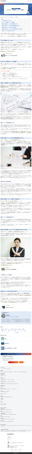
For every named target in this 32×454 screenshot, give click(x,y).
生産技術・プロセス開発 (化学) (7, 381)
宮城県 (6, 409)
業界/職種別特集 (9, 437)
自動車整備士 (2, 386)
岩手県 (4, 409)
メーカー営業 (2, 399)
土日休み (22, 430)
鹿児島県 (11, 421)
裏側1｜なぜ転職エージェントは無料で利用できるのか (10, 23)
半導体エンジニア (2, 379)
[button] (16, 19)
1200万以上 (26, 425)
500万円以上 (7, 425)
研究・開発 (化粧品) (5, 383)
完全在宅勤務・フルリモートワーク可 (4, 430)
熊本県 (6, 421)
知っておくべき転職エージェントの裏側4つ (8, 22)
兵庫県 (6, 416)
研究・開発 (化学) (2, 381)
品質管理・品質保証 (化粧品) (15, 383)
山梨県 (7, 414)
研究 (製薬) (5, 391)
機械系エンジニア (9, 379)
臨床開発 (2, 391)
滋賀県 (1, 416)
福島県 (10, 409)
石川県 (4, 414)
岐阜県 (10, 414)
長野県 (9, 414)
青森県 (2, 409)
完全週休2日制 (20, 430)
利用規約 (20, 449)
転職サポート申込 (6, 368)
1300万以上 (28, 425)
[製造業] (2, 377)
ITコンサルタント (5, 375)
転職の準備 (9, 2)
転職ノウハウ (5, 2)
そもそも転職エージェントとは (6, 20)
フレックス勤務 (17, 430)
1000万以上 (21, 425)
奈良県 (7, 416)
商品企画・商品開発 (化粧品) (9, 383)
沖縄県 (12, 421)
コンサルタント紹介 (2, 368)
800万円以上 (15, 425)
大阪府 (4, 416)
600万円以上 (10, 425)
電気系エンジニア (13, 379)
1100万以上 (23, 425)
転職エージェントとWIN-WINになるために (8, 30)
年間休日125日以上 (25, 430)
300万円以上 (2, 425)
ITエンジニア (2, 375)
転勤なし (14, 430)
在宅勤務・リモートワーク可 (10, 430)
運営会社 (12, 449)
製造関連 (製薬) (7, 391)
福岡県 (1, 421)
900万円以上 (18, 425)
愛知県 (13, 414)
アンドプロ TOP (1, 2)
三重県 (15, 414)
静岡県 (12, 414)
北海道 (1, 409)
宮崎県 (9, 421)
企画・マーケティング (3, 404)
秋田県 (7, 409)
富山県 (2, 414)
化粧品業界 (2, 383)
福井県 (6, 414)
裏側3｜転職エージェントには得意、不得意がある (9, 27)
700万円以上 (13, 425)
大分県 (7, 421)
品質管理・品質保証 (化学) (12, 381)
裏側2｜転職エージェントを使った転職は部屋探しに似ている (11, 25)
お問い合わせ (9, 368)
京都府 (2, 416)
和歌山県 (9, 416)
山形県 (9, 409)
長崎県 (4, 421)
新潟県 (1, 414)
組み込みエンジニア (6, 379)
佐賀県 (2, 421)
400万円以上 (4, 425)
